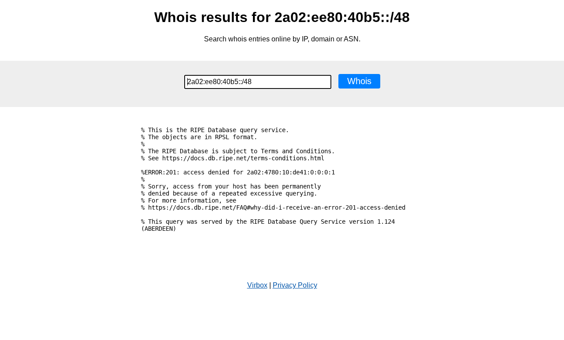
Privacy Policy (295, 285)
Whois (359, 81)
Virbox (257, 285)
